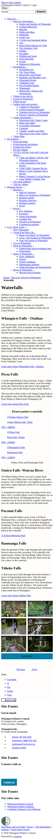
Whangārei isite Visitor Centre (33, 120)
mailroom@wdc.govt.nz (23, 744)
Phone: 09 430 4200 (21, 737)
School (22, 259)
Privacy (30, 827)
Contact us (9, 782)
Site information (43, 827)
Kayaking (23, 53)
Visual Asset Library (20, 829)
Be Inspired (12, 139)
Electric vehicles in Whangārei (33, 115)
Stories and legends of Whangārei (35, 24)
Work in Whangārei (22, 246)
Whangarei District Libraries (20, 806)
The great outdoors (22, 181)
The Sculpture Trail (28, 48)
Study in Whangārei (22, 254)
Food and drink (26, 59)
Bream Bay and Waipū (30, 75)
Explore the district (22, 147)
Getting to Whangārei (29, 107)
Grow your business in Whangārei (35, 238)
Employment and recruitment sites (35, 248)
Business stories (26, 198)
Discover (15, 277)
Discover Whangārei (23, 21)
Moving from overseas (29, 272)
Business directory (28, 200)
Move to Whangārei (22, 270)
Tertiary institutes (27, 262)
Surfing (22, 51)
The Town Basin (27, 72)
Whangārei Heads (27, 80)
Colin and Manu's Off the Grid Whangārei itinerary (33, 159)
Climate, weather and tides (31, 131)
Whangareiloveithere (39, 772)
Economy (23, 214)
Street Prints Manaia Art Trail (33, 45)
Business (17, 189)
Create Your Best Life (23, 232)
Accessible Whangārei (29, 125)
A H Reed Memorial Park (13, 535)
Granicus (17, 836)
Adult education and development (35, 267)
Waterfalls (24, 35)
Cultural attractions (28, 27)
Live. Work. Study (16, 227)
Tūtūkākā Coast (26, 83)
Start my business (27, 192)
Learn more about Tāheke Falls (16, 595)
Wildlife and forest (28, 56)
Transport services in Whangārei (34, 112)
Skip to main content (11, 2)
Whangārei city (26, 69)
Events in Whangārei (23, 99)
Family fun (24, 37)
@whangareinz (20, 772)
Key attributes (25, 211)
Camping (23, 128)
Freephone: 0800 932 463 (24, 740)
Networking (25, 251)
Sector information (28, 216)
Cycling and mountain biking (33, 40)
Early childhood (26, 256)
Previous (21, 669)
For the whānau (20, 149)
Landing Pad (25, 219)
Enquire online (19, 747)
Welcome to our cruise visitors (33, 133)
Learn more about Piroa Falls (15, 404)
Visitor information (22, 117)
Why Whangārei (21, 230)
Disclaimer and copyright (13, 827)
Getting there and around (25, 104)
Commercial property (29, 224)
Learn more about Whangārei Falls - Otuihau (22, 366)
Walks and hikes (27, 32)
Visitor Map (18, 136)
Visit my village (20, 184)
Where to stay (19, 101)
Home (6, 277)
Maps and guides (27, 123)
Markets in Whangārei (29, 64)
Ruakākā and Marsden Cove (32, 77)
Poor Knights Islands (29, 85)
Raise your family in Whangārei (34, 235)
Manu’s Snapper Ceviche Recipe (34, 176)
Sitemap (5, 829)
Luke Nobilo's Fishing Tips (32, 179)
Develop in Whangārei (30, 222)
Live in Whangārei (22, 243)
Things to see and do (23, 96)
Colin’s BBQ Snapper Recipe (33, 168)
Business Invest (14, 187)
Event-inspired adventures (25, 144)
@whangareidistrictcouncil (29, 772)
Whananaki (24, 88)
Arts (21, 43)
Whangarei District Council (20, 804)
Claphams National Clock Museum (23, 809)
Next (33, 669)
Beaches (23, 29)
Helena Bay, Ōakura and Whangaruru (31, 92)
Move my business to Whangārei (34, 195)
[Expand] (17, 19)
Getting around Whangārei (31, 109)
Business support (27, 203)
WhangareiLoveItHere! (10, 772)
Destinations (19, 67)
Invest (22, 206)
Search (4, 11)
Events (22, 61)
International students (29, 264)
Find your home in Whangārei (33, 240)
